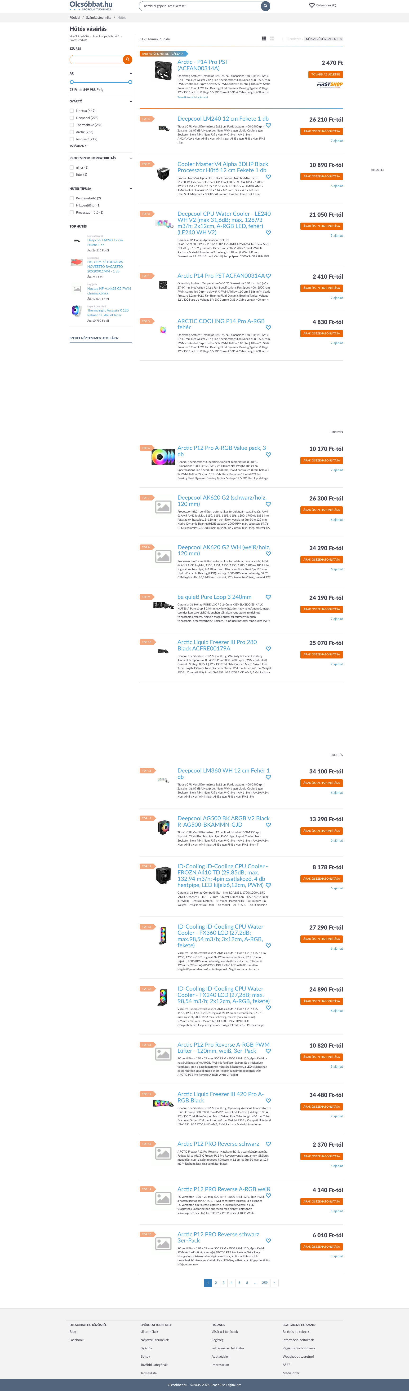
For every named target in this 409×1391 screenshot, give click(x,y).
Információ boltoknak (298, 1340)
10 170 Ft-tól (326, 449)
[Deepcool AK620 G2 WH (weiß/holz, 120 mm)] (163, 556)
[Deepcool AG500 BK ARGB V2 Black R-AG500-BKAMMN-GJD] (163, 827)
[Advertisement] (365, 97)
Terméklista (149, 1373)
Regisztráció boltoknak (299, 1348)
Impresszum (220, 1365)
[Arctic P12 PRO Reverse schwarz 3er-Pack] (163, 1243)
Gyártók (146, 1348)
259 (265, 1283)
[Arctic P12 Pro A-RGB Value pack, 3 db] (163, 457)
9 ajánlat (337, 235)
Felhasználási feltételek (228, 1348)
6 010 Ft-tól (328, 1235)
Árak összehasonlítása (321, 131)
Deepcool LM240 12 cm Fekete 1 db (223, 119)
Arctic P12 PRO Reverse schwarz (218, 1144)
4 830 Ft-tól (328, 322)
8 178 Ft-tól (328, 867)
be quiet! (82, 139)
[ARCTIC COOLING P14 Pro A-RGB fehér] (163, 330)
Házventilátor (86, 205)
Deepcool (83, 118)
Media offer (291, 1373)
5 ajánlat (337, 1066)
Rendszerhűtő (86, 198)
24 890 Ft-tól (326, 990)
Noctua (81, 111)
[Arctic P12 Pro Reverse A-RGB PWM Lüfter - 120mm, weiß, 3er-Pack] (163, 1053)
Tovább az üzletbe (325, 74)
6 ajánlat (337, 186)
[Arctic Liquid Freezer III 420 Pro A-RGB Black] (163, 1103)
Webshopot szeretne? (298, 1356)
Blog (73, 1332)
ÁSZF (286, 1365)
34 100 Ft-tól (326, 772)
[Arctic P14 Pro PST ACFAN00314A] (163, 284)
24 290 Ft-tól (326, 548)
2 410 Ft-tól (328, 277)
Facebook (77, 1340)
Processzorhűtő (78, 40)
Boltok (145, 1356)
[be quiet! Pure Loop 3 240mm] (163, 605)
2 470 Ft (332, 63)
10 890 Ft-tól (326, 165)
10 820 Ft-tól (326, 1046)
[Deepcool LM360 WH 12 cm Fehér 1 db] (163, 779)
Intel (79, 174)
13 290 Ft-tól (326, 819)
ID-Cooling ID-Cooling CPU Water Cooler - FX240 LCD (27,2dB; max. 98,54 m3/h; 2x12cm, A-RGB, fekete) (224, 995)
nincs (80, 167)
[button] (324, 5)
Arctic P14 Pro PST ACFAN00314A (221, 276)
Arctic (80, 132)
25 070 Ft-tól (326, 643)
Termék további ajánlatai (193, 97)
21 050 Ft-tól (326, 215)
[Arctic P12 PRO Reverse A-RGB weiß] (163, 1198)
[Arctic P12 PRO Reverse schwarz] (163, 1152)
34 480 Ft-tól (326, 1095)
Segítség (217, 1340)
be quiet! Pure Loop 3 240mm (215, 597)
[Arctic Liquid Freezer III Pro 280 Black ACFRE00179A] (163, 651)
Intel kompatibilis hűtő (106, 36)
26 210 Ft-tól (326, 120)
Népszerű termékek (155, 1340)
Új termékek (149, 1332)
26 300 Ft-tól (326, 499)
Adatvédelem (221, 1356)
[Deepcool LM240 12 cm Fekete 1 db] (163, 127)
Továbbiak (77, 146)
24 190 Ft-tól (326, 598)
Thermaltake (85, 125)
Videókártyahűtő (79, 36)
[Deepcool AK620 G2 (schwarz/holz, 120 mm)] (163, 506)
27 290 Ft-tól (326, 928)
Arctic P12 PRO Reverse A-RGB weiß (224, 1189)
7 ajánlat (337, 141)
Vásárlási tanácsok (225, 1332)
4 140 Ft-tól (328, 1190)
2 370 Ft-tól (328, 1145)
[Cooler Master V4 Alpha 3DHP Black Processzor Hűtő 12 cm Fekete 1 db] (163, 173)
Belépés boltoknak (296, 1332)
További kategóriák (154, 1365)
